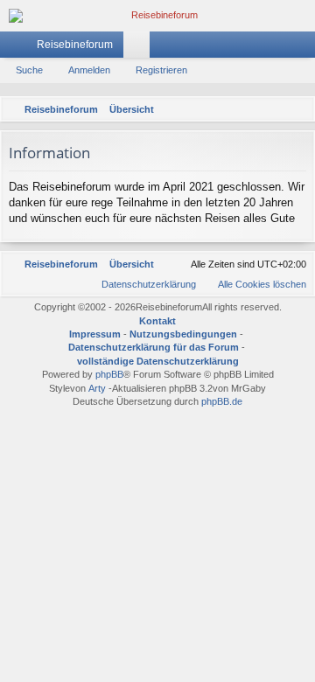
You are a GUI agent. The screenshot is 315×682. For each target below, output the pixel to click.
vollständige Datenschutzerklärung (158, 361)
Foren (140, 48)
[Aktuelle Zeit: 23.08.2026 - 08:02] (275, 109)
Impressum (95, 334)
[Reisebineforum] (157, 15)
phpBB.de (221, 401)
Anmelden (89, 70)
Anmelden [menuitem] (279, 48)
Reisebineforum (75, 44)
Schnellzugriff (16, 48)
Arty (97, 388)
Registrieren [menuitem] (305, 48)
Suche (29, 70)
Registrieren (161, 70)
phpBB (109, 374)
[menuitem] (298, 109)
